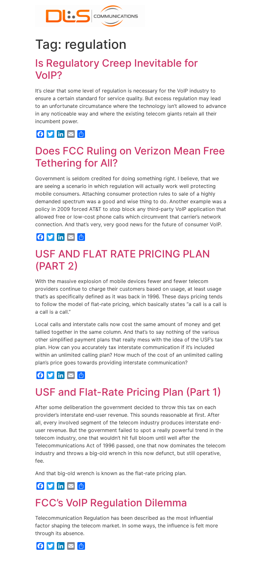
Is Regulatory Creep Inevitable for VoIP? (116, 69)
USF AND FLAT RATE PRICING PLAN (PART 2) (122, 260)
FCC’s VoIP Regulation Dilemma (111, 502)
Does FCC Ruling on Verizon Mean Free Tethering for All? (130, 157)
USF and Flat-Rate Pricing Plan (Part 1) (128, 392)
